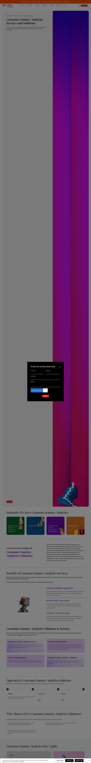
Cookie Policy (21, 761)
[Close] (88, 760)
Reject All (69, 760)
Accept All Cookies (79, 760)
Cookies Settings (60, 760)
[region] (45, 760)
